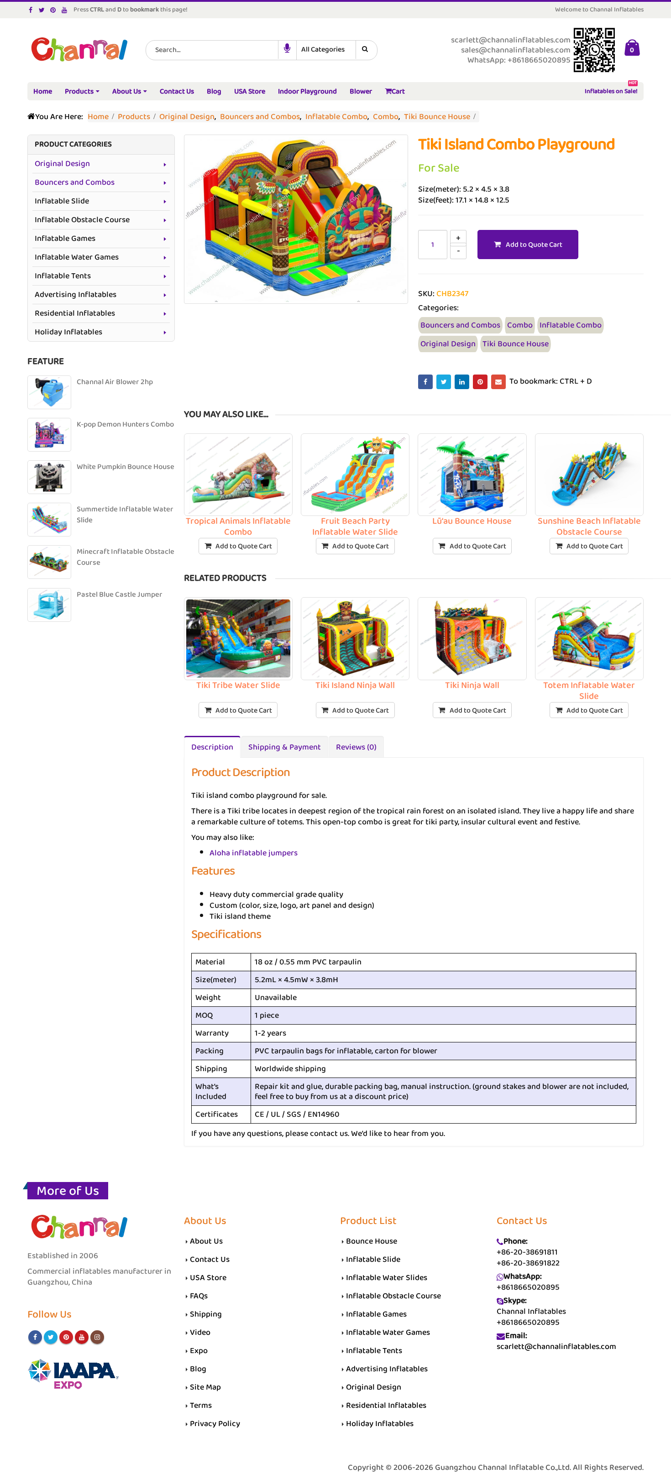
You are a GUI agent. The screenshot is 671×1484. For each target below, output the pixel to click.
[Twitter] (42, 10)
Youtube (82, 1337)
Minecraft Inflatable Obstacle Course (125, 557)
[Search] (366, 50)
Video (200, 1332)
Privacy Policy (215, 1423)
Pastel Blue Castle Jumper (120, 594)
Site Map (205, 1387)
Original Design (448, 344)
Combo (520, 325)
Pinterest (480, 382)
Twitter (443, 382)
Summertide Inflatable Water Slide (125, 515)
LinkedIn (462, 382)
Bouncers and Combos (460, 325)
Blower (361, 91)
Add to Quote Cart (534, 244)
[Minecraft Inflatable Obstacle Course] (49, 562)
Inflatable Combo (571, 325)
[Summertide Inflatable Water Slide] (49, 519)
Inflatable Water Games (77, 257)
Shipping (206, 1314)
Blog (214, 91)
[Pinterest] (53, 10)
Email (498, 382)
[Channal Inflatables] (77, 50)
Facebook (425, 382)
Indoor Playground (307, 91)
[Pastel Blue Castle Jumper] (49, 605)
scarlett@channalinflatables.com (556, 1346)
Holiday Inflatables (68, 332)
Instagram (97, 1337)
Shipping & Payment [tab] (284, 747)
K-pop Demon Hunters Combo (125, 424)
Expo (199, 1350)
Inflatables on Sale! (611, 89)
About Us (126, 91)
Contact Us (177, 91)
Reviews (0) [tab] (356, 747)
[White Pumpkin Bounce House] (49, 477)
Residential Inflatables (75, 313)
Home (42, 91)
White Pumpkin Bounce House (125, 467)
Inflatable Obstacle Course (82, 220)
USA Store (249, 91)
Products (79, 91)
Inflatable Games (65, 238)
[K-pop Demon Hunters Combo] (49, 435)
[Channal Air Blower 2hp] (49, 392)
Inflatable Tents (63, 276)
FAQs (199, 1296)
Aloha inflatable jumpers (254, 853)
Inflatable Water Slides (386, 1278)
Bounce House (371, 1241)
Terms (201, 1405)
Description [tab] (212, 747)
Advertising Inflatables (75, 294)
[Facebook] (31, 10)
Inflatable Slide (62, 201)
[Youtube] (64, 10)
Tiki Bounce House (515, 344)
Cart (398, 91)
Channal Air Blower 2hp (115, 382)
